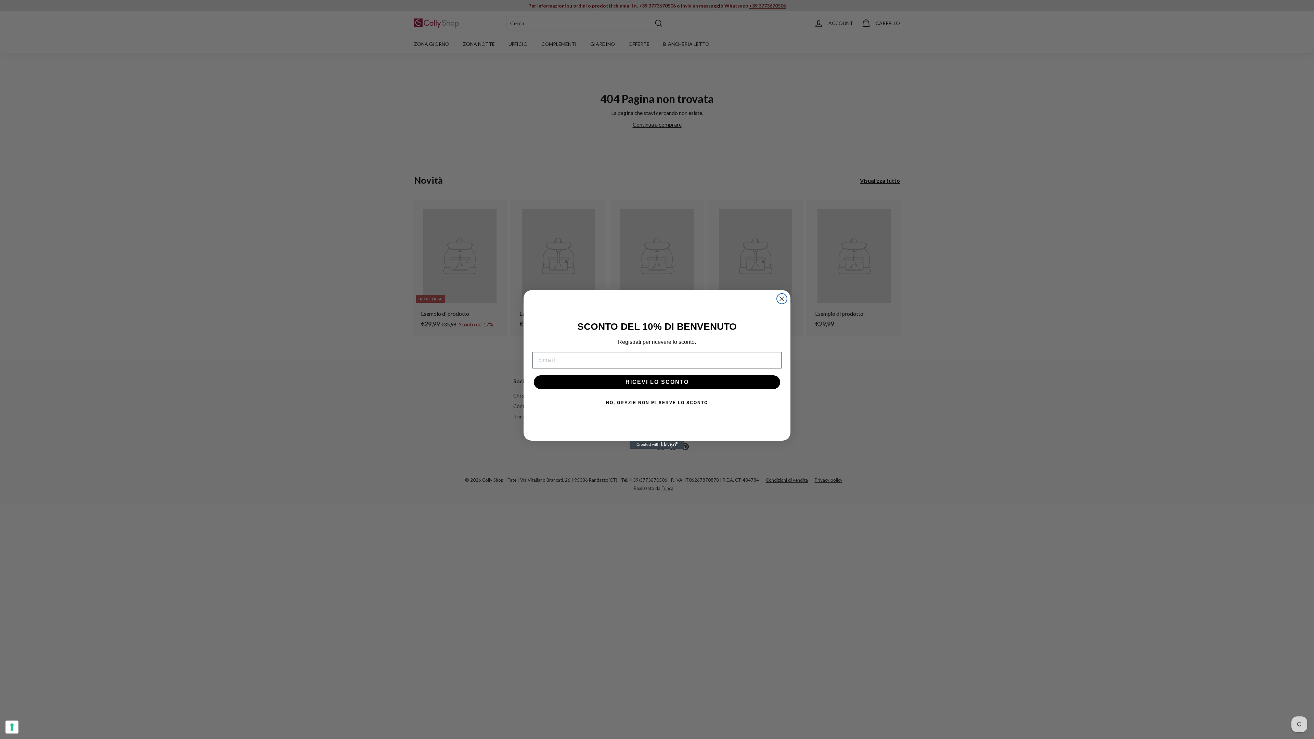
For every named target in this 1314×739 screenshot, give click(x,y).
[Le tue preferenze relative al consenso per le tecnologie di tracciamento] (11, 727)
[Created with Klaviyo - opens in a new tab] (657, 445)
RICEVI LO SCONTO (657, 382)
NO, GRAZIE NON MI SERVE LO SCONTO (657, 402)
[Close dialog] (782, 299)
